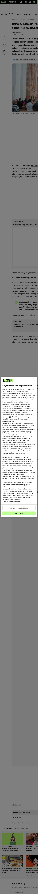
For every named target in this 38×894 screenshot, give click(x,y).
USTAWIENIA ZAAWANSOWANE (18, 508)
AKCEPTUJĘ (19, 513)
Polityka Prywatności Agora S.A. (19, 453)
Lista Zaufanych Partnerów (11, 502)
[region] (19, 447)
